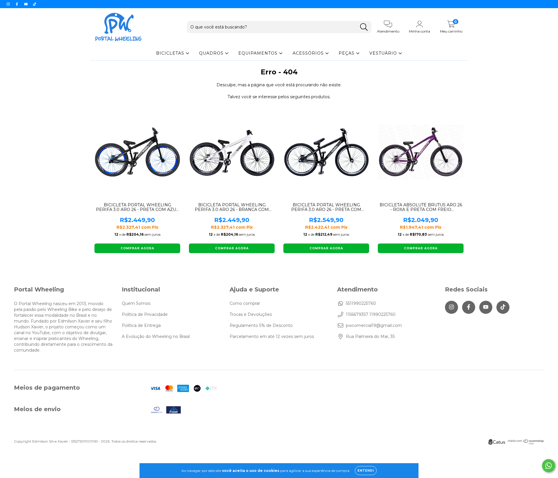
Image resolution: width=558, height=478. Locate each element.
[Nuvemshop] (526, 443)
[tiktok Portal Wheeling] (34, 4)
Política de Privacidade (145, 314)
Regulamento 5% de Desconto (261, 325)
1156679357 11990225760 (371, 314)
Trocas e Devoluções (251, 314)
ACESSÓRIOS (309, 53)
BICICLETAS (171, 53)
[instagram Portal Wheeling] (8, 4)
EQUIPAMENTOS (258, 53)
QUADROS (212, 53)
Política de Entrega (141, 325)
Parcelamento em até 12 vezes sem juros (272, 336)
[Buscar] (364, 27)
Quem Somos (136, 303)
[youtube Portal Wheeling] (26, 4)
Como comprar (245, 303)
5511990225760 (361, 303)
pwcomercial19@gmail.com (374, 325)
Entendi (365, 470)
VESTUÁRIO (383, 53)
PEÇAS (347, 53)
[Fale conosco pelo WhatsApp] (548, 465)
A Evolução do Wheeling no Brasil (156, 336)
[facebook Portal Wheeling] (17, 4)
